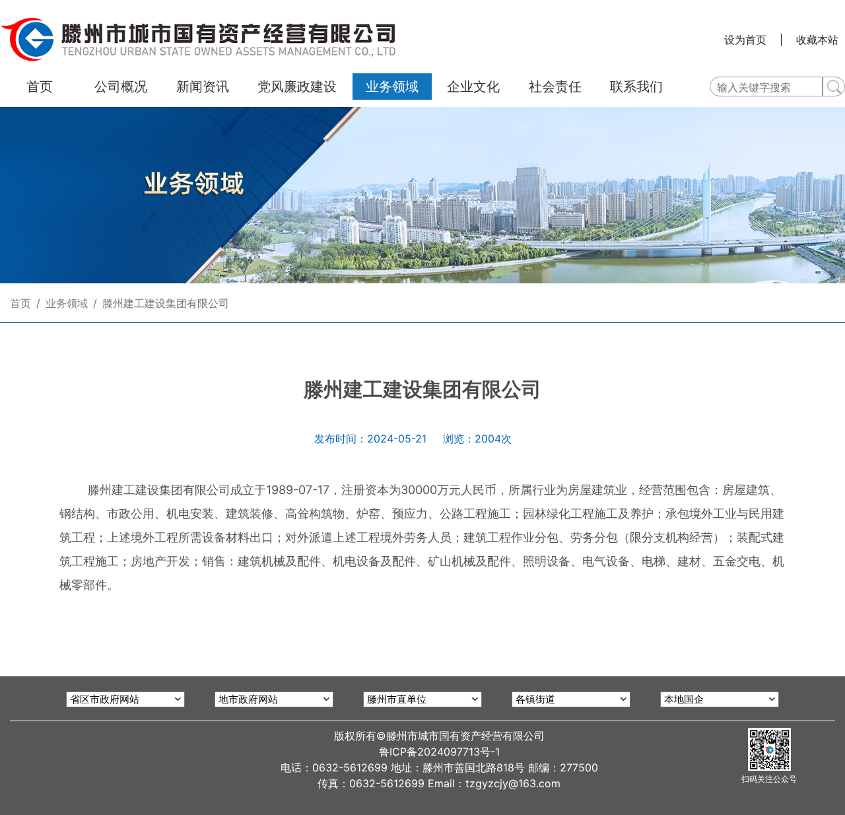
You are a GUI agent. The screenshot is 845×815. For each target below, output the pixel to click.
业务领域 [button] (392, 86)
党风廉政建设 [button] (297, 86)
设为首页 (745, 39)
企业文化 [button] (473, 86)
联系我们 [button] (636, 86)
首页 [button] (39, 86)
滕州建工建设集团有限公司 (165, 303)
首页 (20, 303)
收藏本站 (817, 39)
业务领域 (67, 303)
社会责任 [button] (555, 86)
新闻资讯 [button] (202, 86)
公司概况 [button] (120, 86)
